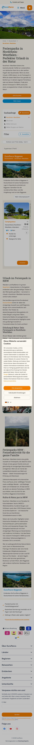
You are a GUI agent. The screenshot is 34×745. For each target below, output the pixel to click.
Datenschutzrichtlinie (10, 381)
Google (6, 374)
